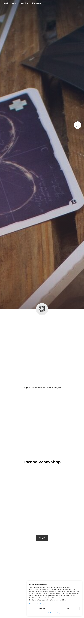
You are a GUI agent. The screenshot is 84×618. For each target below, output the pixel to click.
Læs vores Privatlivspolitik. (38, 604)
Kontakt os (37, 3)
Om (14, 3)
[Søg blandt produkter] (78, 125)
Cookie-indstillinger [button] (54, 613)
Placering (23, 3)
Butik (6, 3)
